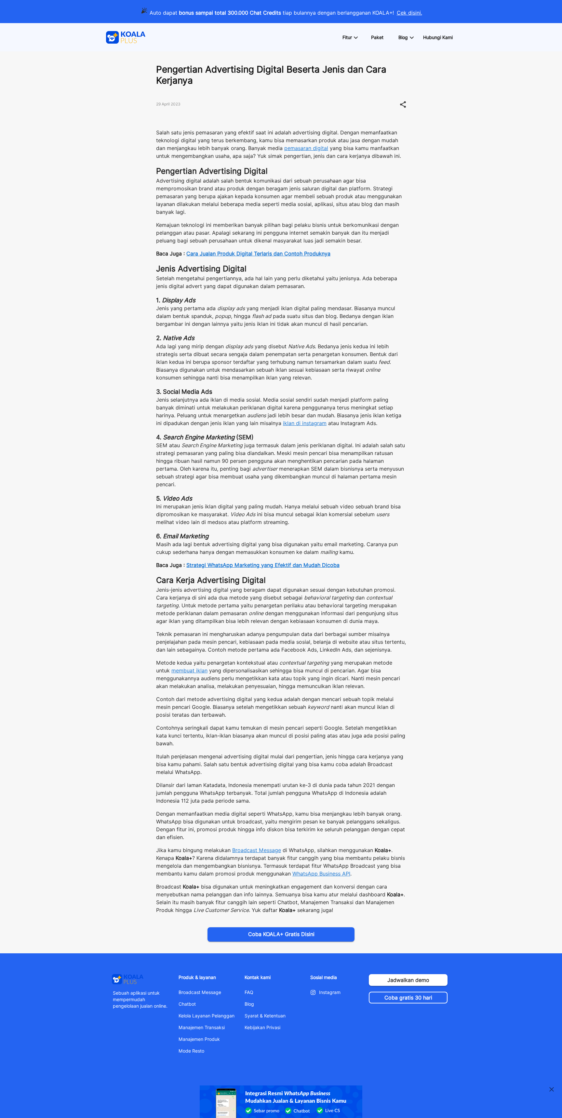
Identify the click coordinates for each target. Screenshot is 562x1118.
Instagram (330, 992)
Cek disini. (409, 13)
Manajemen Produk (199, 1039)
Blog (249, 1004)
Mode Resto (191, 1051)
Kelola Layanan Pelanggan (206, 1015)
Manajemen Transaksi (202, 1027)
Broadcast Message (200, 992)
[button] (350, 37)
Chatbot (187, 1004)
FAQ (249, 992)
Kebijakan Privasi (262, 1027)
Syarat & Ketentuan (265, 1015)
